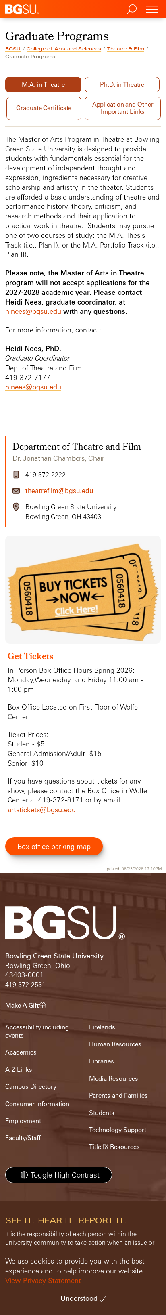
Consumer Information (37, 1104)
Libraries (101, 1061)
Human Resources (115, 1044)
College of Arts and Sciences (64, 49)
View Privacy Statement (43, 1280)
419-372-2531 (25, 985)
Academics (21, 1052)
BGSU (13, 49)
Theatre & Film (125, 49)
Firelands (102, 1027)
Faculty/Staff (23, 1138)
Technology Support (117, 1130)
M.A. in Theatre (43, 84)
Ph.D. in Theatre (122, 84)
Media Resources (113, 1078)
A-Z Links (18, 1069)
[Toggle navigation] (152, 9)
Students (101, 1113)
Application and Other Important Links (123, 108)
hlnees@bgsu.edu (33, 311)
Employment (23, 1121)
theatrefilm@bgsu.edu (59, 491)
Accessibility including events (37, 1031)
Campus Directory (30, 1086)
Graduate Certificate (43, 108)
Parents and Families (118, 1095)
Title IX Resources (114, 1147)
